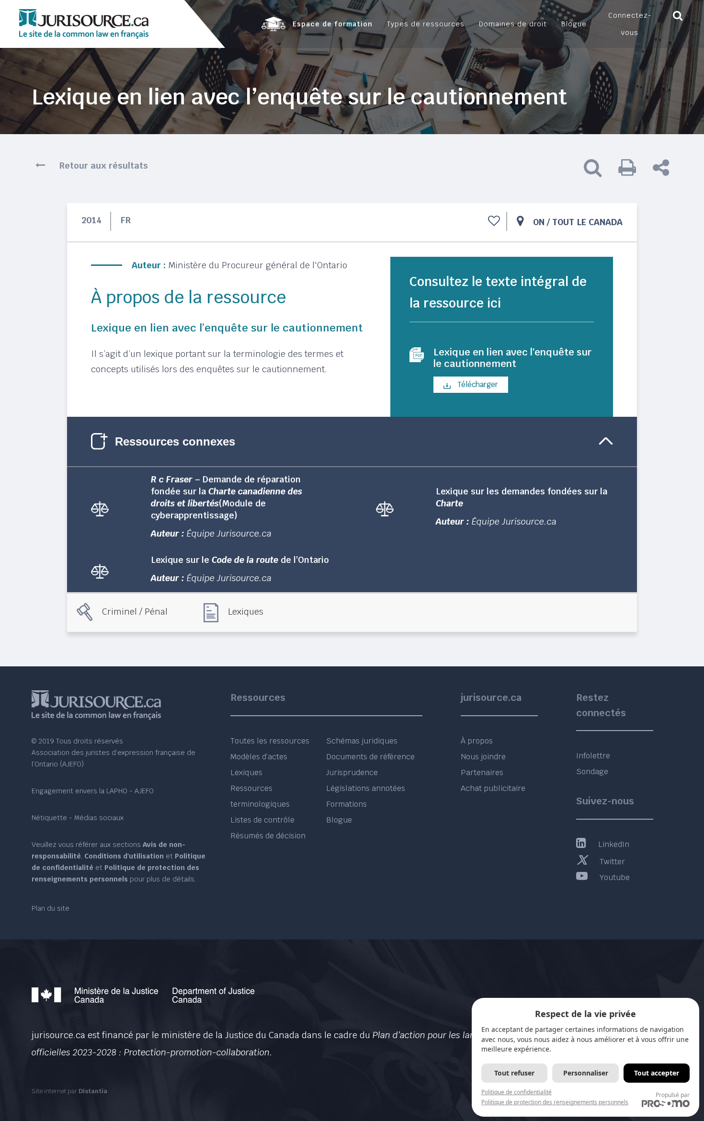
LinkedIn (613, 844)
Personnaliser (585, 1072)
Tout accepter (656, 1072)
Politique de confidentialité (516, 1092)
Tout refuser (514, 1072)
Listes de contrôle (262, 820)
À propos (477, 741)
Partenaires (482, 772)
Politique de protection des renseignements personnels (554, 1102)
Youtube (615, 877)
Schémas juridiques (361, 741)
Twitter (612, 862)
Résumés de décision (268, 836)
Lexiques (245, 611)
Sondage (592, 771)
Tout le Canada (587, 222)
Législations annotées (365, 788)
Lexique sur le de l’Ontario (240, 559)
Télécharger (476, 384)
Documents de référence (370, 757)
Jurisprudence (352, 772)
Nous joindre (483, 757)
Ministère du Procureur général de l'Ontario (257, 265)
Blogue (339, 820)
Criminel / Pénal (135, 611)
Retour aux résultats (103, 165)
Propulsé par (673, 1095)
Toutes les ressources (269, 741)
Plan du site (50, 908)
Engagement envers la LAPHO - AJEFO (93, 791)
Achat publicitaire (493, 788)
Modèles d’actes (258, 757)
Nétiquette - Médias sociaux (78, 817)
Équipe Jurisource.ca (229, 533)
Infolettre (593, 756)
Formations (346, 804)
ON (539, 222)
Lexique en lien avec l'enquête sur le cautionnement (512, 358)
